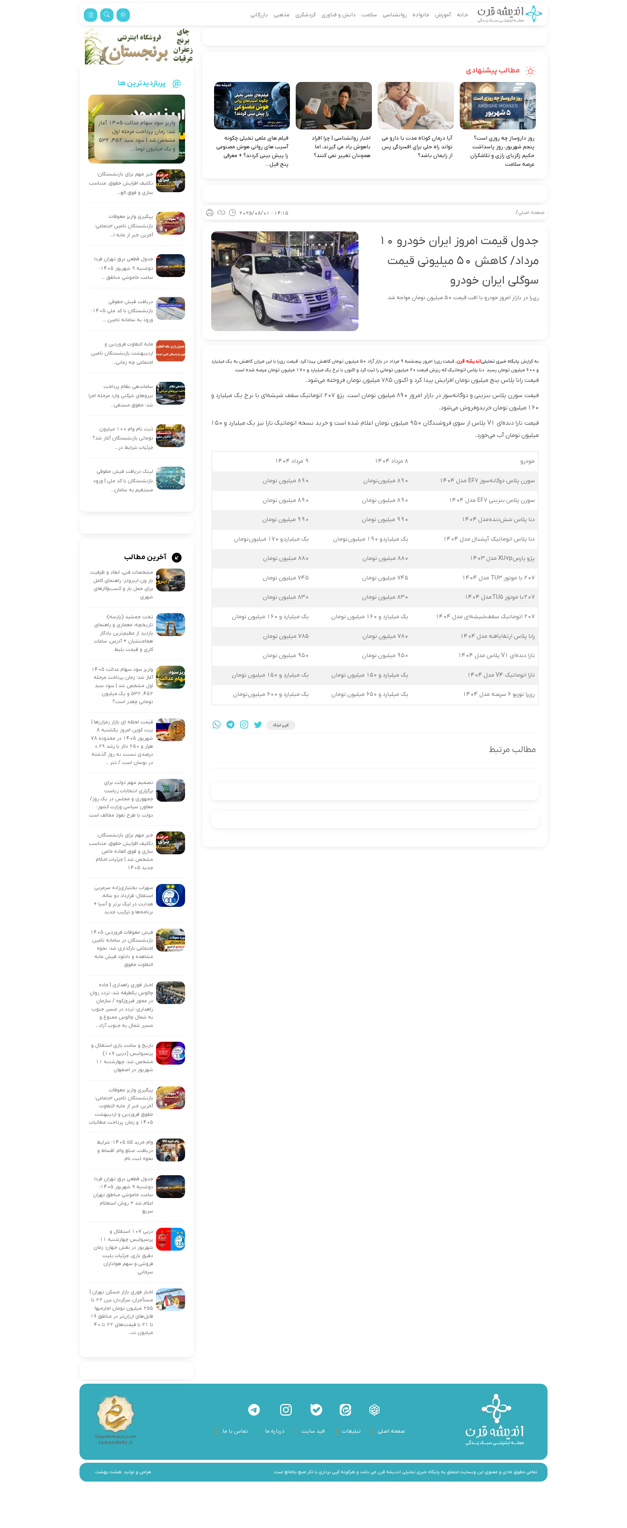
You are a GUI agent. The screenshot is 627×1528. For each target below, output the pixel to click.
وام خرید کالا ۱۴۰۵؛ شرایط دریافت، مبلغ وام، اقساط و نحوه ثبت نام (125, 1150)
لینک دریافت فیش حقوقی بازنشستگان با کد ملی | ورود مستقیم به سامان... (123, 480)
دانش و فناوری (338, 14)
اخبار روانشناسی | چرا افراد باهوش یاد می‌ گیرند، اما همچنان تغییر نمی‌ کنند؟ (341, 147)
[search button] (107, 15)
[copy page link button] (221, 212)
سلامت (369, 14)
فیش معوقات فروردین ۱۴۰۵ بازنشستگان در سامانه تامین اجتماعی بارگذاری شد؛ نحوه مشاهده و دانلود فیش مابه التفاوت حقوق (121, 949)
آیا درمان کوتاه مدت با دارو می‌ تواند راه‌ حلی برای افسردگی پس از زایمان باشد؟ (417, 147)
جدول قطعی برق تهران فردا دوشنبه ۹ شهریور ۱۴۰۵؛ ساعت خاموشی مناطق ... (123, 268)
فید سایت (313, 1431)
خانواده (421, 14)
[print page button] (209, 212)
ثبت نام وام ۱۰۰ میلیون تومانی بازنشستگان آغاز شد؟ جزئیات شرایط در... (123, 438)
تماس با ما (235, 1431)
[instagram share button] (244, 725)
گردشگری (305, 14)
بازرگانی (259, 14)
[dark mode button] (123, 15)
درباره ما (274, 1431)
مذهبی (282, 14)
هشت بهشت (108, 1472)
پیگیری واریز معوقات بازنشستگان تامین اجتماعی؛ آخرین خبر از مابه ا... (124, 226)
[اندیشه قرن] (510, 14)
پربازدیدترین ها (142, 83)
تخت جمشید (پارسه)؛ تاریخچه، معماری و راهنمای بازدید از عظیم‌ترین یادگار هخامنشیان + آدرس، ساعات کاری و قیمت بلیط (123, 633)
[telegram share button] (230, 725)
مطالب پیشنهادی (493, 70)
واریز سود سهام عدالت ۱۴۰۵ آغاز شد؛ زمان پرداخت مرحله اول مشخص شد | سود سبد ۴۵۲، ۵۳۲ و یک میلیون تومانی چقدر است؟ (122, 686)
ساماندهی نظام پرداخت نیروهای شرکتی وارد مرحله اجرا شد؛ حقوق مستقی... (121, 396)
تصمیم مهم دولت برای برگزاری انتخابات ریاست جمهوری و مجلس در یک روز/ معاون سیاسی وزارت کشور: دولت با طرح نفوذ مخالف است (121, 799)
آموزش (443, 14)
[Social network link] (374, 1410)
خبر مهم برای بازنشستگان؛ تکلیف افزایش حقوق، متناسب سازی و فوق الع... (121, 183)
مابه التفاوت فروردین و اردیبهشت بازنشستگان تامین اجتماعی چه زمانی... (122, 353)
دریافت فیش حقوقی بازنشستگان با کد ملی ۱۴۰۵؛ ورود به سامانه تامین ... (122, 311)
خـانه (462, 14)
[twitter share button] (258, 725)
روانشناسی (395, 14)
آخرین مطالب (146, 557)
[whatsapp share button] (216, 725)
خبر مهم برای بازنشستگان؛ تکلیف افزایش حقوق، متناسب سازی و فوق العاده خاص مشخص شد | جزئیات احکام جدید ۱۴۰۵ (121, 851)
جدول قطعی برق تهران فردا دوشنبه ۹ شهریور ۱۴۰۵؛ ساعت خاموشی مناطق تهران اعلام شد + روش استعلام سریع (123, 1195)
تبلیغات (351, 1431)
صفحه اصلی (531, 212)
